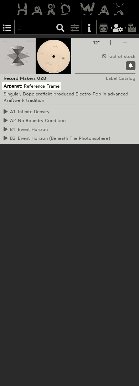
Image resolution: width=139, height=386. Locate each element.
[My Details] (118, 27)
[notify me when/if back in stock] (130, 65)
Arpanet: (13, 86)
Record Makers (20, 78)
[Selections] (7, 27)
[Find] (60, 27)
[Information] (89, 27)
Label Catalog (120, 78)
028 (41, 78)
